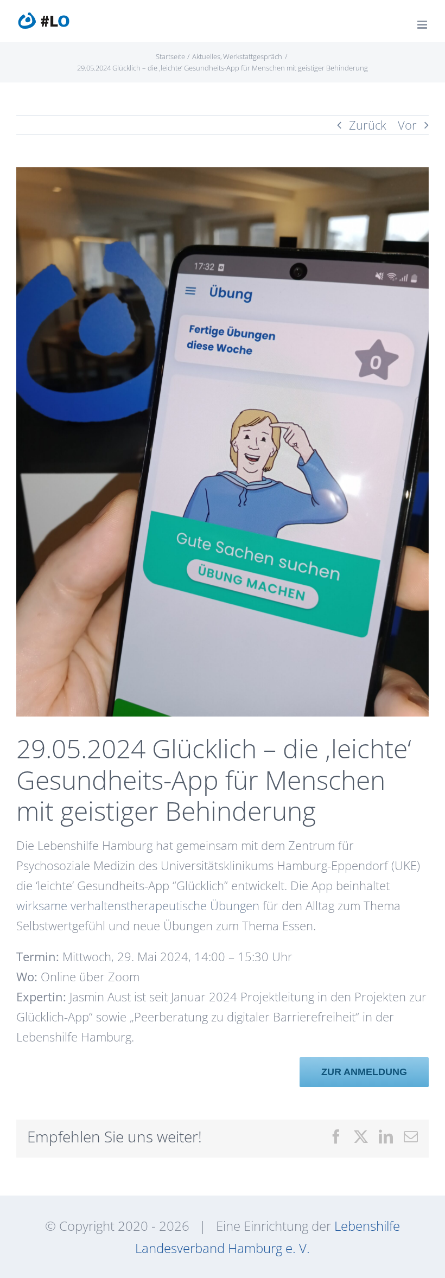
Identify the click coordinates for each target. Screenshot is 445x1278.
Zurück (367, 125)
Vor (407, 125)
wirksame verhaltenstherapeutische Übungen (137, 905)
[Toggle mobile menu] (423, 24)
